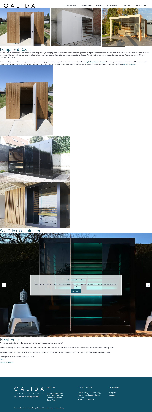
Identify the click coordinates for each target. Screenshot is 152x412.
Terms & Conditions (20, 408)
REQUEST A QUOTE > (7, 362)
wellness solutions (128, 64)
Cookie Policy (31, 408)
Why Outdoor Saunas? (55, 395)
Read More (76, 291)
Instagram (112, 393)
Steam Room (76, 279)
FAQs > (2, 359)
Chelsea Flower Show (54, 398)
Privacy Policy (41, 408)
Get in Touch (51, 400)
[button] (3, 27)
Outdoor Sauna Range (55, 393)
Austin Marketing (59, 408)
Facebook (112, 395)
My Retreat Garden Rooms (95, 62)
